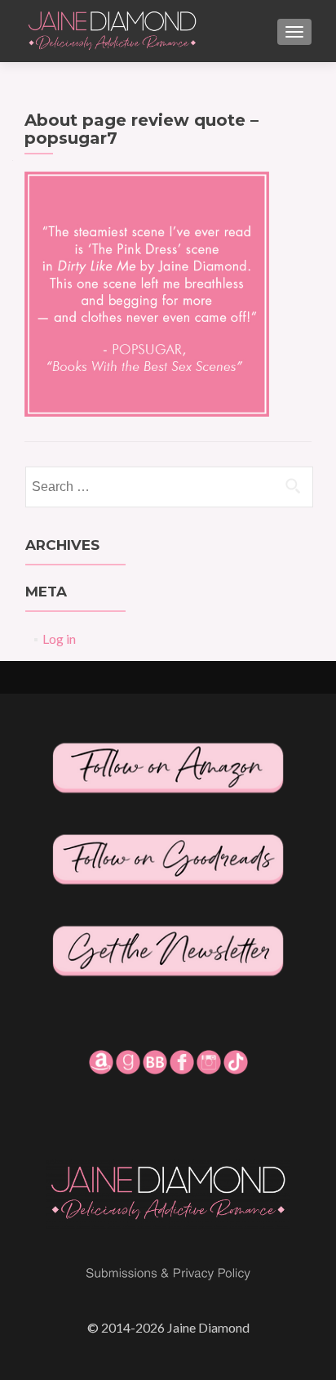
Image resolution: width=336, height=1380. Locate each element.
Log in (59, 638)
